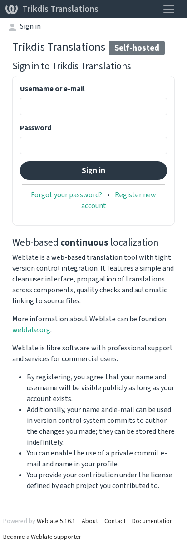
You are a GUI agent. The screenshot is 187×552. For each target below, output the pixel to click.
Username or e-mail (52, 88)
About (90, 521)
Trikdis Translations (60, 9)
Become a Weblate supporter (42, 537)
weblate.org (31, 329)
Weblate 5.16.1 (56, 521)
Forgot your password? (66, 194)
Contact (115, 521)
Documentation (152, 521)
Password (35, 127)
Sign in (30, 26)
